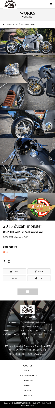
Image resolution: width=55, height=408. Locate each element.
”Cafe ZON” (27, 370)
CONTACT (27, 395)
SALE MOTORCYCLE (27, 375)
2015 (5, 252)
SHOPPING (28, 380)
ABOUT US (27, 365)
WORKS (27, 390)
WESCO (27, 385)
